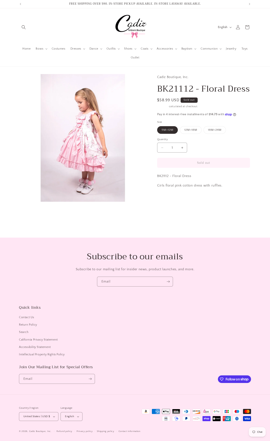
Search (24, 332)
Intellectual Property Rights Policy (42, 354)
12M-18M (193, 131)
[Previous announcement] (20, 4)
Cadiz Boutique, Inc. (40, 431)
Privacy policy (85, 431)
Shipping (162, 106)
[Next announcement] (249, 4)
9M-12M (170, 131)
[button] (23, 27)
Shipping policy (105, 431)
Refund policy (64, 431)
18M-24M (217, 131)
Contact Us (26, 317)
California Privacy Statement (38, 339)
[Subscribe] (168, 282)
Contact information (129, 431)
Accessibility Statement (35, 347)
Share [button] (165, 198)
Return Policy (28, 324)
